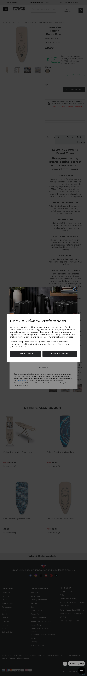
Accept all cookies (59, 353)
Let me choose (26, 353)
